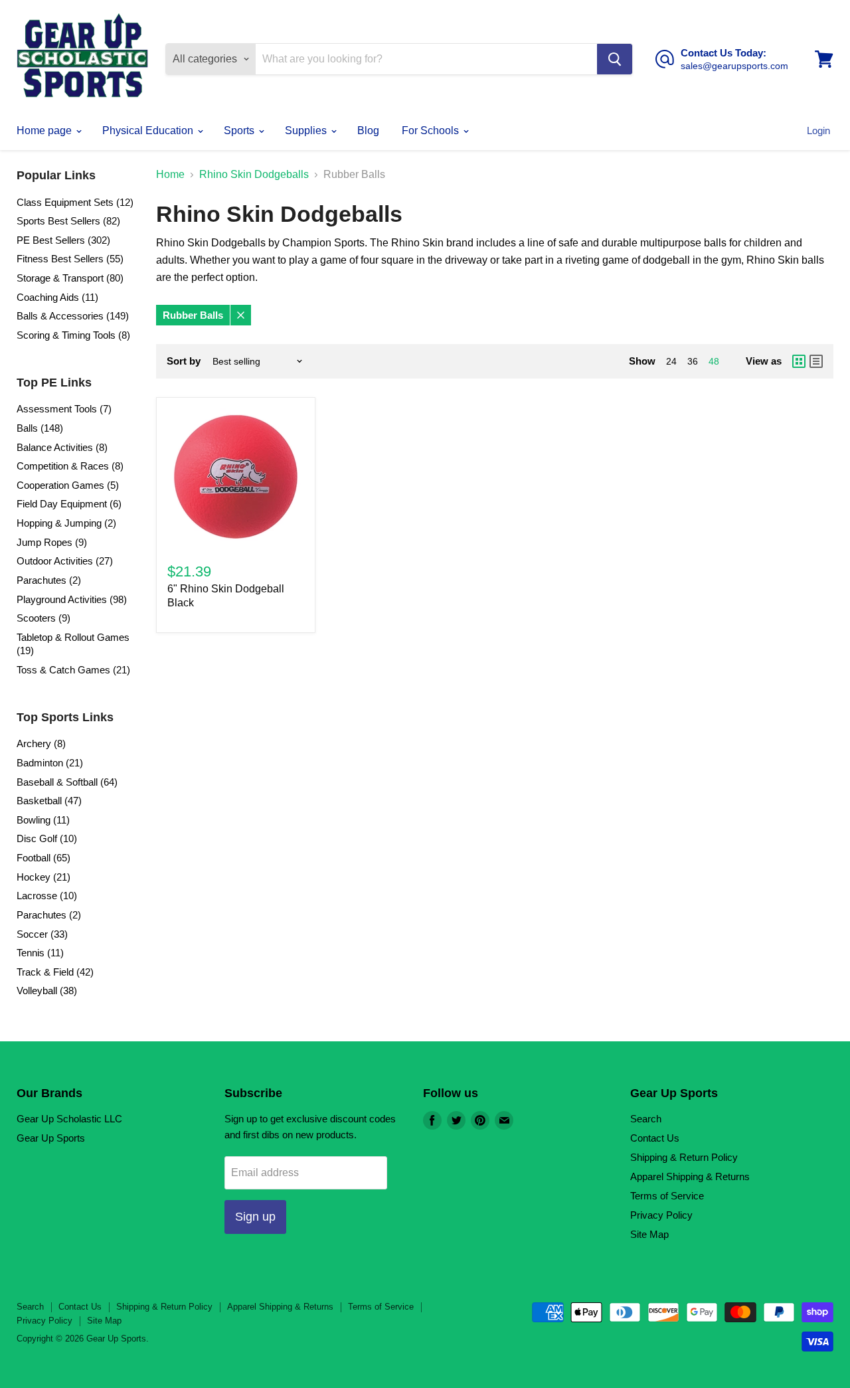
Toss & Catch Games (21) (73, 669)
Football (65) (43, 857)
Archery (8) (41, 743)
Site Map (649, 1234)
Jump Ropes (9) (52, 542)
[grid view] (799, 361)
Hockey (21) (43, 877)
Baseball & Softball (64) (67, 782)
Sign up (255, 1216)
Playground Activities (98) (72, 599)
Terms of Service (667, 1195)
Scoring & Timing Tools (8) (73, 335)
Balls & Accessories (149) (73, 315)
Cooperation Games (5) (68, 485)
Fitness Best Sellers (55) (70, 258)
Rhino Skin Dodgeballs (254, 174)
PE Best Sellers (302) (63, 240)
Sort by (184, 361)
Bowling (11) (43, 819)
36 (692, 361)
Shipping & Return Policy (684, 1157)
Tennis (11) (40, 952)
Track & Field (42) (55, 972)
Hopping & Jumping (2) (66, 523)
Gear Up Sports (51, 1138)
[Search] (614, 59)
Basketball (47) (49, 800)
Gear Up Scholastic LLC (69, 1118)
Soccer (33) (42, 934)
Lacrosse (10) (47, 895)
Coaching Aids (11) (57, 297)
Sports (240, 130)
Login (818, 130)
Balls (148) (40, 428)
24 (671, 361)
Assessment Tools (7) (64, 408)
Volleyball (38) (47, 990)
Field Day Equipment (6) (69, 503)
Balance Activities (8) (62, 447)
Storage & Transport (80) (70, 278)
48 (714, 361)
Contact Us (654, 1138)
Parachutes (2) (49, 580)
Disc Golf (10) (47, 838)
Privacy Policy (661, 1215)
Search (645, 1118)
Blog (368, 130)
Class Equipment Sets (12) (75, 202)
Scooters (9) (43, 618)
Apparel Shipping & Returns (690, 1176)
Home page (45, 130)
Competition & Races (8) (70, 466)
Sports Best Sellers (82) (68, 220)
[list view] (816, 361)
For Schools (432, 130)
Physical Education (149, 130)
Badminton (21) (50, 762)
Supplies (307, 130)
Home (170, 174)
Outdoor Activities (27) (65, 560)
